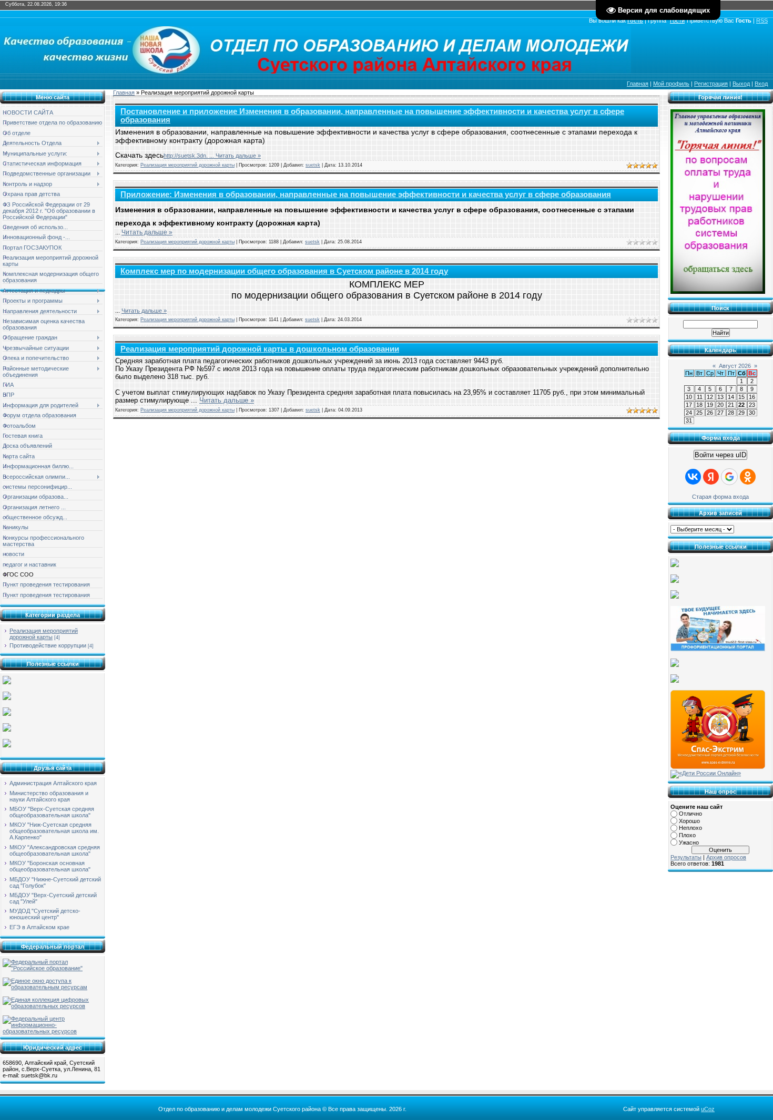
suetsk (313, 165)
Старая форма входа (720, 497)
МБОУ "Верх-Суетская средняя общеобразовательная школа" (51, 812)
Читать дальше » (238, 155)
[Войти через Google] (729, 476)
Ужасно (689, 842)
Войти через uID (720, 455)
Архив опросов (726, 857)
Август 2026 (735, 366)
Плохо (687, 835)
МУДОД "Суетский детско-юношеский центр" (44, 914)
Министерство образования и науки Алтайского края (48, 796)
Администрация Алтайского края (53, 783)
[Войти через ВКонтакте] (693, 477)
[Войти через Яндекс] (711, 477)
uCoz (708, 1109)
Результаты (685, 857)
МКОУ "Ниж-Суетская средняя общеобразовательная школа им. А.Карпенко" (54, 830)
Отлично (690, 813)
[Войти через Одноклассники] (748, 477)
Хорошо (689, 821)
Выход (741, 83)
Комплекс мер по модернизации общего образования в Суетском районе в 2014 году (284, 271)
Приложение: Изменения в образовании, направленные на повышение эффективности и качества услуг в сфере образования (365, 194)
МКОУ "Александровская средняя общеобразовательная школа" (54, 850)
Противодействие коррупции (47, 645)
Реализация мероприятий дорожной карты (43, 634)
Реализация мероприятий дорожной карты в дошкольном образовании (259, 349)
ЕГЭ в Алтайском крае (39, 927)
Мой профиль (671, 83)
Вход (761, 83)
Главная (637, 83)
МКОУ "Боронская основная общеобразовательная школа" (49, 866)
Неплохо (690, 828)
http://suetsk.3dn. (190, 155)
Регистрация (711, 83)
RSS (762, 20)
